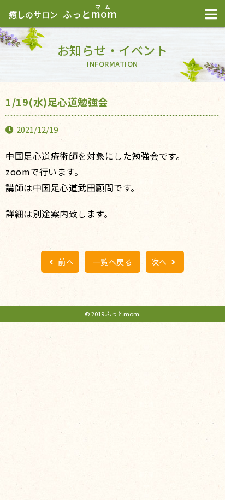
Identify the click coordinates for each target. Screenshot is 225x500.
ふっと (63, 14)
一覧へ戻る (113, 261)
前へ (65, 261)
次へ (160, 261)
